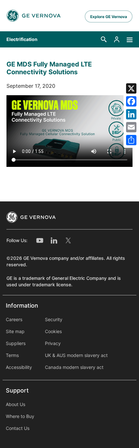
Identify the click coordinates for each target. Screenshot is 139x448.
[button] (104, 39)
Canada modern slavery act (74, 367)
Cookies (53, 331)
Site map (15, 331)
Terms (12, 355)
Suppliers (16, 343)
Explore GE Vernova (108, 16)
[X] (131, 88)
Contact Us (17, 428)
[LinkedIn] (131, 114)
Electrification (21, 39)
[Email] (131, 127)
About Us (15, 404)
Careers (14, 319)
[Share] (131, 140)
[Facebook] (131, 101)
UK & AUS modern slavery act (76, 355)
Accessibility (19, 367)
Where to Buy (20, 416)
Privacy (53, 343)
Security (53, 319)
